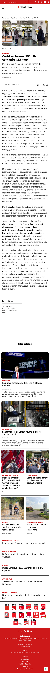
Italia (20, 18)
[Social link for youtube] (45, 2)
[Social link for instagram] (41, 2)
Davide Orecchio (6, 389)
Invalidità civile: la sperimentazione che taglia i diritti (12, 527)
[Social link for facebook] (39, 2)
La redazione (13, 2)
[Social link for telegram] (48, 2)
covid (8, 306)
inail (4, 312)
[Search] (31, 2)
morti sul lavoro (8, 308)
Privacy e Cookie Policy (25, 669)
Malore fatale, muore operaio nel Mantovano (36, 527)
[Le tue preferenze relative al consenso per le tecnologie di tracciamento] (46, 669)
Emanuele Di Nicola (7, 533)
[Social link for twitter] (36, 2)
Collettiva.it (25, 636)
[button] (38, 85)
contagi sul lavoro (9, 310)
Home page (5, 18)
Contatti (4, 2)
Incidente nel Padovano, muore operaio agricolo (24, 543)
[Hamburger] (3, 8)
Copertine (14, 18)
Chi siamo (25, 657)
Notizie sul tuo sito (25, 664)
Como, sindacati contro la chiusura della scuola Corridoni (37, 480)
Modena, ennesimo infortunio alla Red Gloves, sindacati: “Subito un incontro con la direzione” (11, 483)
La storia (25, 666)
